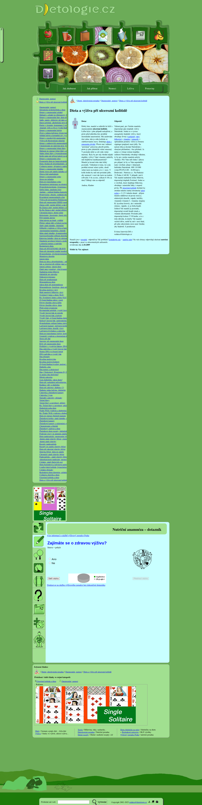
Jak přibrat (92, 88)
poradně (84, 239)
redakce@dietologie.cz (138, 802)
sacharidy (131, 136)
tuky (137, 136)
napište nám (127, 239)
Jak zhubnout (69, 88)
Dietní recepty (83, 734)
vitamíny (126, 139)
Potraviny (149, 88)
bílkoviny (118, 139)
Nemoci (112, 88)
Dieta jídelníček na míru (129, 729)
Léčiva (130, 88)
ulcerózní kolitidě (129, 188)
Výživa (38, 733)
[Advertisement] (121, 249)
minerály (135, 139)
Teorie (80, 729)
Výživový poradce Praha (129, 734)
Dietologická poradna (86, 732)
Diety (37, 731)
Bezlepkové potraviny (130, 732)
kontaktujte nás (115, 239)
